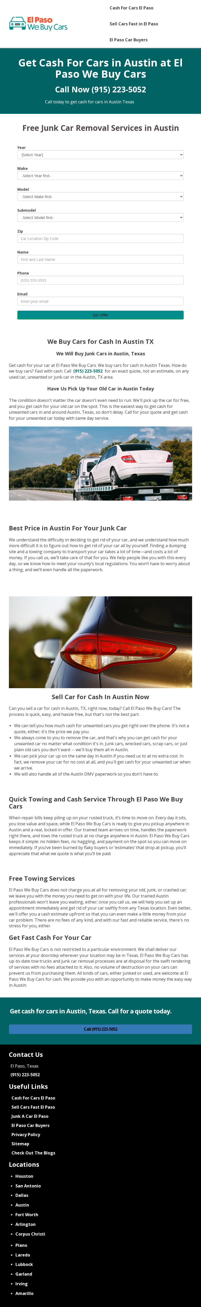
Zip (20, 231)
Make (22, 168)
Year (21, 147)
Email (22, 293)
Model (23, 189)
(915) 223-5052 (119, 89)
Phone (23, 273)
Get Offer (100, 314)
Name (23, 252)
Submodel (26, 210)
